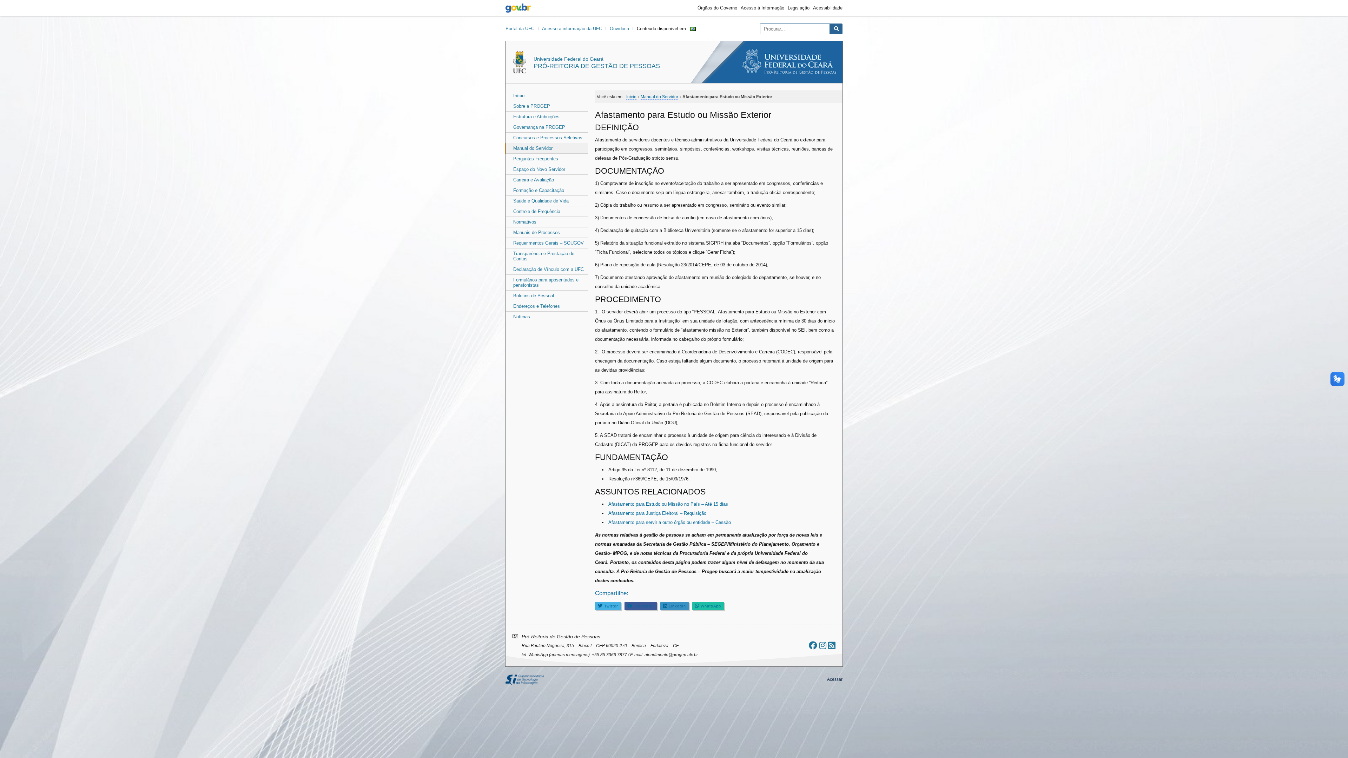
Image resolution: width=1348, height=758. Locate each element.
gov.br (518, 8)
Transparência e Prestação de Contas (543, 256)
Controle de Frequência (536, 211)
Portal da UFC (519, 28)
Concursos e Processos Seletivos (547, 137)
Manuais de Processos (536, 232)
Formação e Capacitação (538, 190)
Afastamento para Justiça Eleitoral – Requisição (657, 513)
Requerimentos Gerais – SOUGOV (548, 243)
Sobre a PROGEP (531, 106)
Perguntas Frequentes (535, 158)
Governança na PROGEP (539, 127)
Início (518, 95)
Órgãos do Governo (717, 8)
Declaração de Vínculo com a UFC (548, 269)
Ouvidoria (619, 28)
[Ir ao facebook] (813, 645)
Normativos (524, 222)
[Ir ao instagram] (822, 645)
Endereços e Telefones (536, 306)
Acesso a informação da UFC (572, 28)
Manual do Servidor (533, 148)
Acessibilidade (827, 8)
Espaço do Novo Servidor (539, 169)
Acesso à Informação (762, 8)
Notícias (521, 316)
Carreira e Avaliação (533, 179)
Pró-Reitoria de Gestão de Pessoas (597, 65)
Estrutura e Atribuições (536, 116)
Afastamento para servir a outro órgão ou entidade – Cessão (669, 522)
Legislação (799, 8)
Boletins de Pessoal (533, 295)
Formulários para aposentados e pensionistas (546, 282)
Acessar (834, 679)
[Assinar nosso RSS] (831, 645)
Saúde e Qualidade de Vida (541, 201)
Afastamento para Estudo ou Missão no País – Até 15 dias (668, 504)
